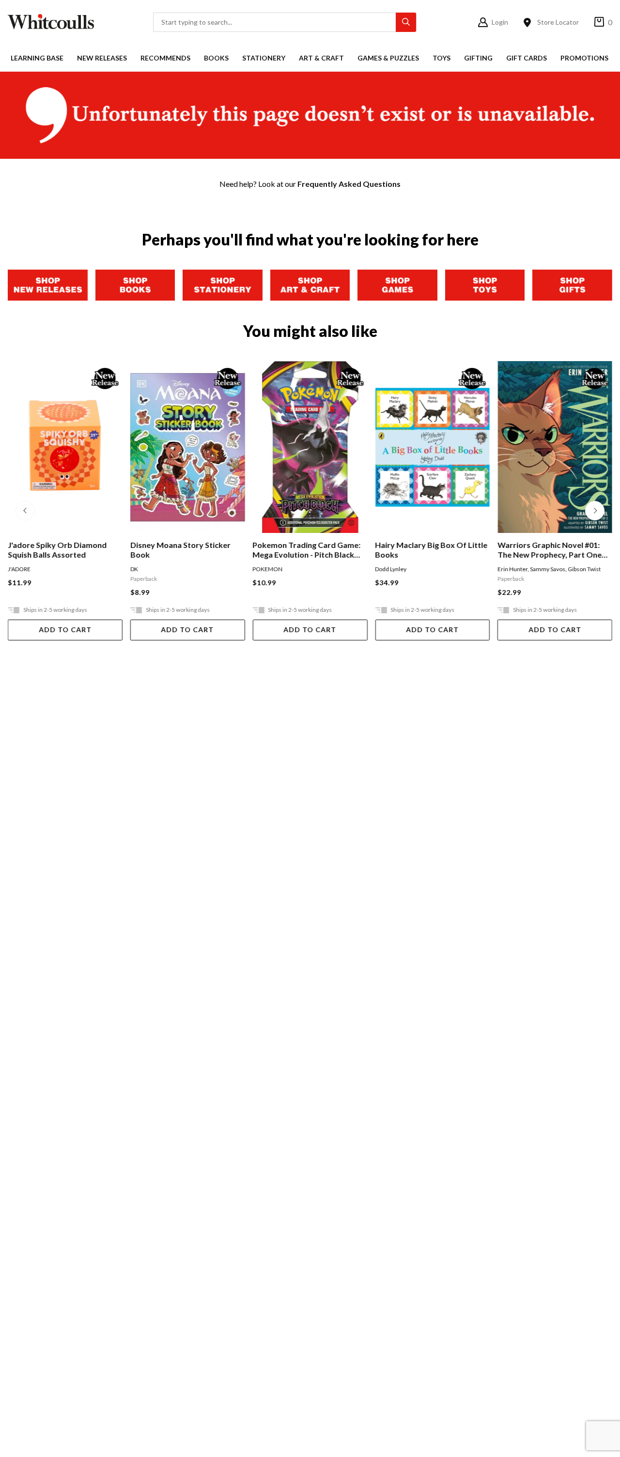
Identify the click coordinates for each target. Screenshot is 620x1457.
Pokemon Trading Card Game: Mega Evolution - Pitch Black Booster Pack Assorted (307, 550)
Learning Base (37, 58)
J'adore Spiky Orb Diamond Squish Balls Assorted (57, 549)
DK (134, 569)
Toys (441, 58)
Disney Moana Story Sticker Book (180, 549)
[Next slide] (594, 510)
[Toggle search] (406, 22)
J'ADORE (19, 569)
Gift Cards (526, 58)
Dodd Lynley (390, 569)
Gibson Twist (584, 569)
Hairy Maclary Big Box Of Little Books (431, 549)
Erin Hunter (512, 569)
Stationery (263, 58)
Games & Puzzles (388, 58)
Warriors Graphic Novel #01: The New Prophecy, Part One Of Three (549, 550)
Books (216, 58)
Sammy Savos (547, 569)
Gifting (478, 58)
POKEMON (268, 569)
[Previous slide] (25, 510)
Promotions (584, 58)
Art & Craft (321, 58)
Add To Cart (65, 629)
